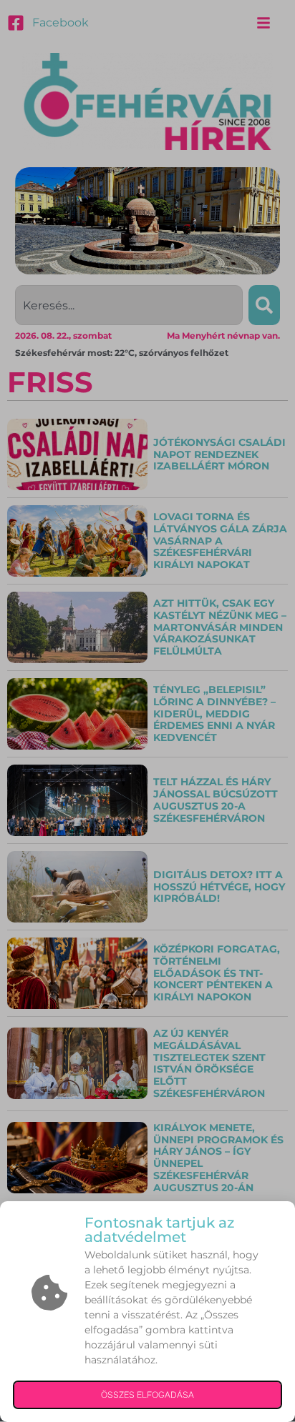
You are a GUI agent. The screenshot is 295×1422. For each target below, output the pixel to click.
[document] (147, 711)
